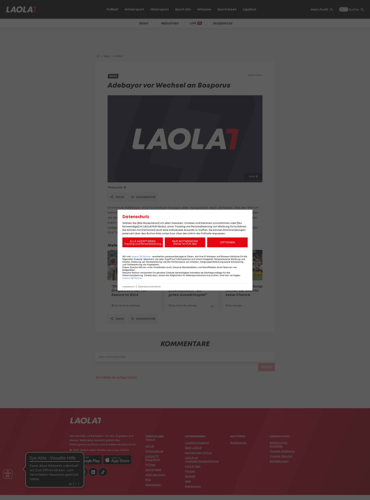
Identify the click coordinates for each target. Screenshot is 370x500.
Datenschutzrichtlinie (149, 286)
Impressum (128, 286)
